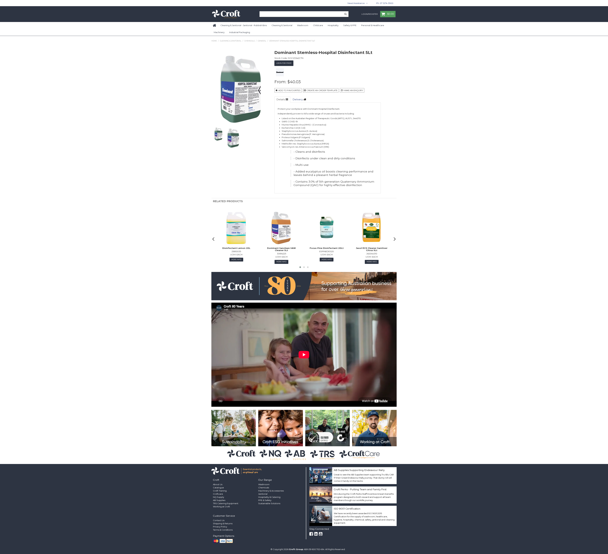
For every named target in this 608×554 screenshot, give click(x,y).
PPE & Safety (264, 500)
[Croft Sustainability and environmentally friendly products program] (233, 428)
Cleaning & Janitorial (282, 25)
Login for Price (283, 63)
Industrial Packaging (239, 32)
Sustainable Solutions (269, 503)
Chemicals (249, 41)
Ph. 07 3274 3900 (384, 3)
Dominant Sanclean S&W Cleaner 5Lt (281, 249)
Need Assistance (356, 3)
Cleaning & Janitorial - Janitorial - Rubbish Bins (243, 25)
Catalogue (218, 487)
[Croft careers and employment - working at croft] (374, 428)
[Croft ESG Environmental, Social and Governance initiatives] (280, 428)
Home (214, 25)
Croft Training (220, 490)
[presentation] (213, 239)
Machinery (219, 32)
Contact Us (218, 520)
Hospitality (333, 25)
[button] (300, 267)
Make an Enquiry (353, 90)
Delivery (298, 99)
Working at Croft (221, 506)
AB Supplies (219, 500)
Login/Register (369, 14)
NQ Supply (218, 497)
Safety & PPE (349, 25)
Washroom (302, 25)
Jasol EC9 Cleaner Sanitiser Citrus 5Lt (371, 249)
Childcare (318, 25)
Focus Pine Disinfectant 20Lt (327, 248)
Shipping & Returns (222, 523)
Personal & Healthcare (372, 25)
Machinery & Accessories (271, 490)
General (262, 41)
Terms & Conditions (223, 530)
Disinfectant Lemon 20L (236, 248)
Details (280, 99)
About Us (217, 484)
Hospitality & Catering (269, 497)
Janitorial (262, 494)
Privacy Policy (220, 526)
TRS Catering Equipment (225, 503)
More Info (236, 259)
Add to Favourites (289, 90)
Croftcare (218, 494)
